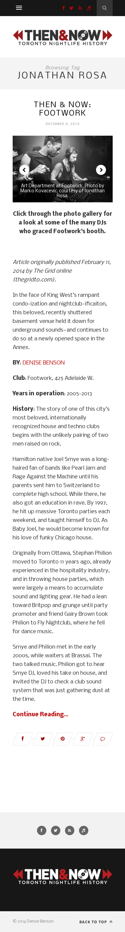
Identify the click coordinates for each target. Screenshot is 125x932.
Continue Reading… (40, 715)
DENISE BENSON (43, 363)
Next (101, 170)
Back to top (93, 921)
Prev (24, 170)
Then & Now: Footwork (62, 109)
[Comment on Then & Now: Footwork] (102, 739)
